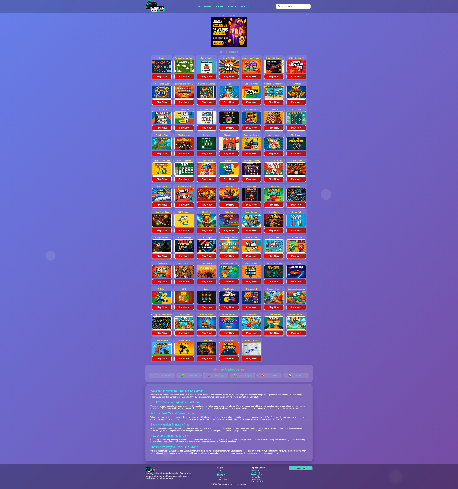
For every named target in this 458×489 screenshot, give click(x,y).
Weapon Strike (256, 472)
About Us (232, 6)
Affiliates (207, 6)
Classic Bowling (256, 474)
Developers (219, 6)
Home (197, 6)
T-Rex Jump (255, 476)
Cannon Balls (255, 479)
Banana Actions (256, 470)
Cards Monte (255, 477)
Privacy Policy (222, 479)
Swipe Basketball (257, 481)
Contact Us (244, 6)
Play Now (162, 76)
